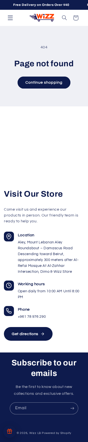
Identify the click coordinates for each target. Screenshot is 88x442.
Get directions (25, 334)
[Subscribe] (72, 408)
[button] (10, 17)
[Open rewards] (9, 431)
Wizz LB (35, 433)
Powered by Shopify (56, 433)
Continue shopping (44, 82)
